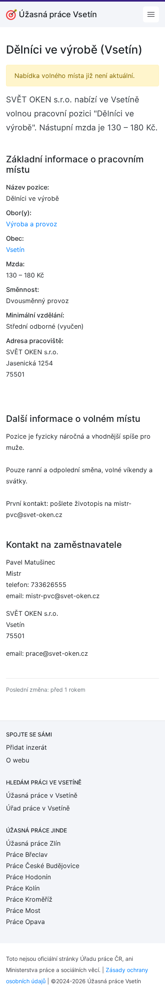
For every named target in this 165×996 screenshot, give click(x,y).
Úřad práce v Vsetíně (38, 808)
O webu (17, 760)
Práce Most (23, 910)
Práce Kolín (23, 888)
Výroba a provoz (31, 224)
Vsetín (15, 249)
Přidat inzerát (26, 747)
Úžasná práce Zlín (33, 843)
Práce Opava (25, 922)
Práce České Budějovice (42, 866)
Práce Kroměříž (29, 899)
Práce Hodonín (28, 877)
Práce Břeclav (27, 854)
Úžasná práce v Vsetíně (41, 795)
